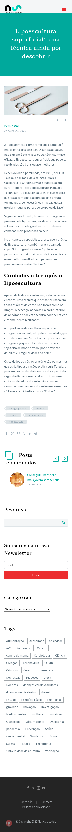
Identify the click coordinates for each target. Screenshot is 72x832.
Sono (53, 736)
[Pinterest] (18, 433)
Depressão (13, 677)
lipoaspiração (35, 415)
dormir (46, 692)
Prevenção (32, 729)
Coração (12, 663)
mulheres (38, 714)
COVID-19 (50, 663)
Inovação (29, 707)
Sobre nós (26, 802)
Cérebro (28, 670)
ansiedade (56, 641)
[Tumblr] (24, 433)
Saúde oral (37, 736)
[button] (56, 459)
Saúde (49, 729)
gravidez (12, 707)
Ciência (60, 655)
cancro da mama (17, 655)
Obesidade (13, 722)
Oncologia (57, 722)
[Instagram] (38, 788)
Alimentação (15, 641)
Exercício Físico (31, 699)
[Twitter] (12, 433)
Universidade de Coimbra (23, 751)
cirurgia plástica (18, 408)
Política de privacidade (36, 807)
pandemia (13, 729)
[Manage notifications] (9, 823)
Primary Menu (64, 9)
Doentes (12, 685)
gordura (13, 415)
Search (63, 522)
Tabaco (25, 744)
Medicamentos (16, 714)
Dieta (47, 677)
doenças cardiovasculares (40, 685)
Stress (10, 744)
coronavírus (31, 663)
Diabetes (32, 677)
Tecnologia (43, 744)
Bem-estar (11, 126)
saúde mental (15, 736)
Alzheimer (36, 641)
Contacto (46, 802)
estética (40, 408)
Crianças (12, 670)
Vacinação (52, 751)
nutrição (56, 714)
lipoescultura (16, 421)
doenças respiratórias (21, 692)
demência (46, 670)
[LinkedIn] (30, 433)
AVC (8, 648)
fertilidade (54, 699)
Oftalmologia (35, 722)
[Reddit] (35, 433)
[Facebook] (6, 433)
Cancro (42, 648)
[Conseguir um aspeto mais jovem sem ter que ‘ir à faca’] (18, 479)
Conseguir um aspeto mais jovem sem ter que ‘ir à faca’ (43, 480)
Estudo (11, 699)
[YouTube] (43, 788)
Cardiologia (42, 655)
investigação (50, 707)
